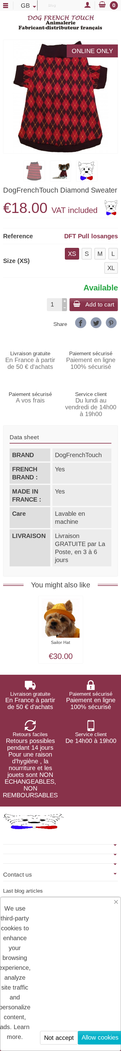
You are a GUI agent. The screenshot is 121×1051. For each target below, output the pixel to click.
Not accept (59, 1037)
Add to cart (99, 304)
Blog (52, 5)
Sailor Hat (60, 642)
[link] (80, 322)
